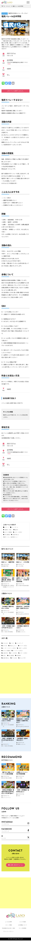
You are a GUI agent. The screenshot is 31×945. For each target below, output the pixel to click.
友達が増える (15, 534)
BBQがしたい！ (13, 645)
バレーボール (15, 527)
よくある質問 (8, 921)
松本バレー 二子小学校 (22, 562)
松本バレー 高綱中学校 (7, 562)
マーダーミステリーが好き (9, 648)
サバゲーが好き (23, 645)
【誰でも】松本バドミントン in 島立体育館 (7, 773)
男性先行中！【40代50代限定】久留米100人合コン (22, 608)
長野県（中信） (8, 529)
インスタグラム (7, 823)
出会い (4, 655)
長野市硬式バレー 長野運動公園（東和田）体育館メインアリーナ (7, 580)
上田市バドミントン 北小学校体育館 (22, 773)
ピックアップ (20, 643)
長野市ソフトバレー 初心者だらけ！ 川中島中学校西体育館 (22, 580)
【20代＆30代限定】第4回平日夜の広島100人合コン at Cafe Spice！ (7, 791)
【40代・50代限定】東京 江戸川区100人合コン (7, 740)
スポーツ (7, 527)
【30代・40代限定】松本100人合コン (22, 790)
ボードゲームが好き (18, 650)
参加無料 (19, 655)
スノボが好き (14, 653)
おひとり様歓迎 (8, 532)
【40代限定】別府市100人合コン (22, 739)
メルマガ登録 (22, 921)
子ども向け (14, 658)
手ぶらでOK (22, 658)
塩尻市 (16, 529)
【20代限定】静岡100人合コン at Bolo (7, 719)
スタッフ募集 (8, 925)
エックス (3, 837)
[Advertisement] (15, 678)
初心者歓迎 (7, 534)
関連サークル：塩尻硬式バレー (10, 537)
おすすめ (5, 645)
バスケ (12, 643)
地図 (9, 63)
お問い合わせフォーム (16, 865)
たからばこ (5, 643)
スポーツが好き (18, 532)
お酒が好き (5, 653)
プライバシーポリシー (8, 931)
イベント (8, 6)
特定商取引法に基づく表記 (8, 928)
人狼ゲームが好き (22, 648)
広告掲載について (22, 925)
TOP (2, 6)
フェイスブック (6, 830)
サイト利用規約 (22, 928)
